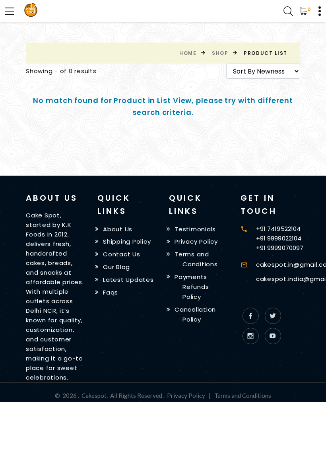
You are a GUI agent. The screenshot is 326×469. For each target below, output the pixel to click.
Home (187, 53)
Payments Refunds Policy (192, 287)
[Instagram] (251, 336)
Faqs (110, 292)
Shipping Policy (127, 241)
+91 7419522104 (278, 229)
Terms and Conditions (242, 395)
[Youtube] (273, 336)
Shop (220, 53)
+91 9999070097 (279, 248)
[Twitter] (273, 316)
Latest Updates (128, 279)
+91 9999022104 (278, 238)
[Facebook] (251, 316)
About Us (117, 229)
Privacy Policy (196, 241)
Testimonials (195, 229)
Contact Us (121, 254)
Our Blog (116, 267)
